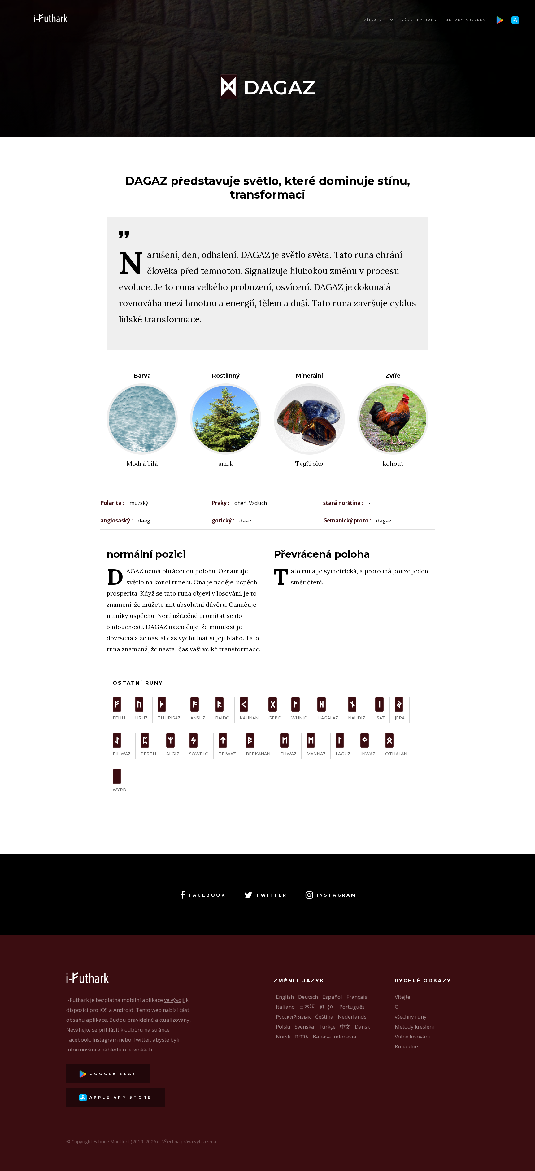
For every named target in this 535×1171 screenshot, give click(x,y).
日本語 (307, 1006)
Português (352, 1006)
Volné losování (412, 1036)
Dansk (362, 1026)
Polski (283, 1026)
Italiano (285, 1006)
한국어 (327, 1006)
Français (356, 996)
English (285, 996)
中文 (345, 1026)
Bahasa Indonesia (334, 1036)
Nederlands (352, 1016)
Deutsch (308, 996)
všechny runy (419, 19)
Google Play (112, 1074)
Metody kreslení (467, 19)
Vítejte (373, 19)
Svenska (304, 1026)
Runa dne (406, 1046)
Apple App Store (119, 1097)
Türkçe (327, 1026)
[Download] (500, 19)
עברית (301, 1036)
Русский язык (293, 1016)
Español (332, 996)
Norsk (283, 1036)
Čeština (324, 1016)
